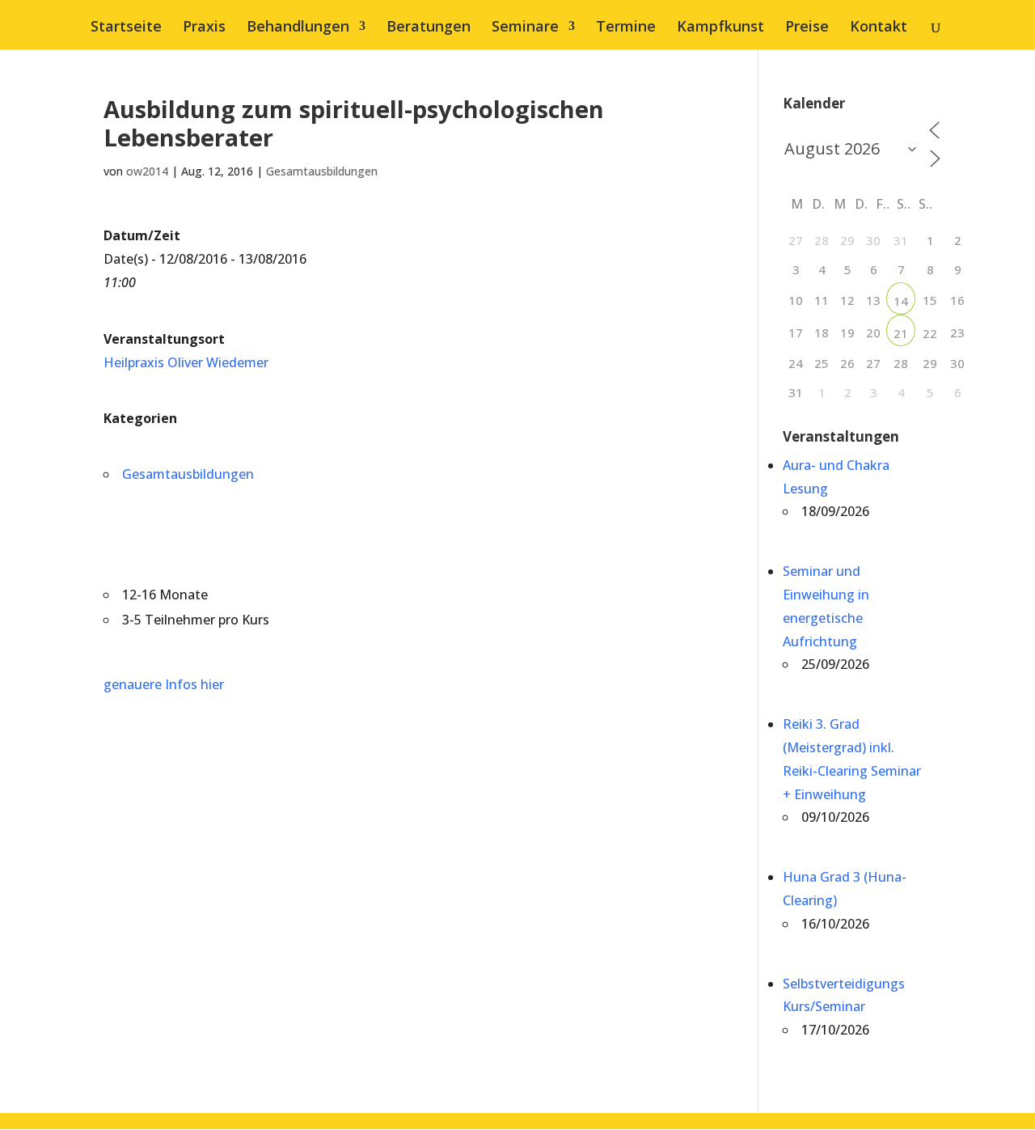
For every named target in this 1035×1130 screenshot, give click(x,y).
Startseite (126, 28)
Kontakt (878, 28)
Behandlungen (298, 28)
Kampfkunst (720, 28)
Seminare (525, 28)
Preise (807, 28)
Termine (626, 28)
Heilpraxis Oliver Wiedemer (186, 362)
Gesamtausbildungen (322, 171)
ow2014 (147, 171)
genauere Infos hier (164, 684)
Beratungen (429, 28)
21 (900, 333)
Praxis (204, 28)
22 (930, 333)
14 (900, 301)
